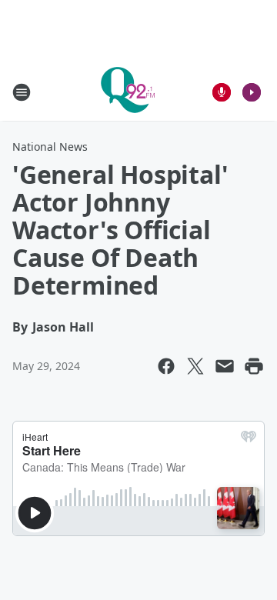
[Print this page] (254, 366)
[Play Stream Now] (251, 92)
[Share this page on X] (195, 366)
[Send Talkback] (221, 92)
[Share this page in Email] (224, 366)
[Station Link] (128, 92)
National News (50, 146)
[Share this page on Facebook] (166, 366)
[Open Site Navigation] (21, 92)
